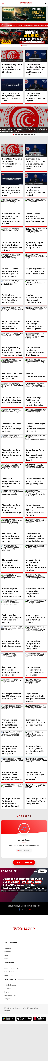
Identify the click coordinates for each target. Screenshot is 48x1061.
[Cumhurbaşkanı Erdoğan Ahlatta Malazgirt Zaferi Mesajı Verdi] (12, 737)
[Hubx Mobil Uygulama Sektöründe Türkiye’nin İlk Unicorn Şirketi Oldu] (12, 56)
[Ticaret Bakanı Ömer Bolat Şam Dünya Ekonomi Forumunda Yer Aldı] (12, 441)
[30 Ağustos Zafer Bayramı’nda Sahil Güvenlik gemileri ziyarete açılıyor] (12, 260)
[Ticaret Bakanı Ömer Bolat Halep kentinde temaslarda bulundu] (12, 389)
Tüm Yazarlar (22, 862)
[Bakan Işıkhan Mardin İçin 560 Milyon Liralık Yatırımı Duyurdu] (12, 685)
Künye (6, 992)
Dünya (6, 959)
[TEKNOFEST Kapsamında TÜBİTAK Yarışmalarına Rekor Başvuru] (12, 470)
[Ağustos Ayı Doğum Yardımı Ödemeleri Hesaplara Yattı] (36, 234)
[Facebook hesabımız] (19, 909)
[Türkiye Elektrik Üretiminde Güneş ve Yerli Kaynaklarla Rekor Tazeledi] (12, 286)
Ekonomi (7, 952)
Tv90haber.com (10, 985)
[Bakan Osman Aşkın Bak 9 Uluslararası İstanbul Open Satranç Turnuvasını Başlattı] (12, 205)
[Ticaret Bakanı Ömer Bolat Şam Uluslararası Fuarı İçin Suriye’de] (12, 415)
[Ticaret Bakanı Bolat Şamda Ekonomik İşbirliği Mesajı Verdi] (36, 470)
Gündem (7, 948)
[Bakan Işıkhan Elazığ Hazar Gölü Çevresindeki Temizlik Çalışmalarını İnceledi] (12, 339)
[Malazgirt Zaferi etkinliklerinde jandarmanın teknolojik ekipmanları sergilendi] (36, 551)
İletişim (7, 999)
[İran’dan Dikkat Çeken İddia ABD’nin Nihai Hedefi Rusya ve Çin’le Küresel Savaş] (24, 36)
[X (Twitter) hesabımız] (23, 909)
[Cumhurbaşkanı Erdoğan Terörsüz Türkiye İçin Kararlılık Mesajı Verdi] (36, 659)
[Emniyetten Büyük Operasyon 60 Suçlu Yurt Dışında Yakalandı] (36, 764)
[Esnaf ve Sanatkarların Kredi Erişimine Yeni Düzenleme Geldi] (36, 286)
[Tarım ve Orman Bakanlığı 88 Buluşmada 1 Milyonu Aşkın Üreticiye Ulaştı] (36, 205)
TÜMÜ (41, 871)
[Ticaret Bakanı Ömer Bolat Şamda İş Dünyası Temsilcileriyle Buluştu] (12, 496)
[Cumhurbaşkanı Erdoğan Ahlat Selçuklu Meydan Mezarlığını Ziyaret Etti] (12, 711)
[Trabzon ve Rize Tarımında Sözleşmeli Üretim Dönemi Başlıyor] (12, 606)
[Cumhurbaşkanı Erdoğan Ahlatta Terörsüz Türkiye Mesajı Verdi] (36, 632)
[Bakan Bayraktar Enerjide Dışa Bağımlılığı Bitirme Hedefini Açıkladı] (36, 313)
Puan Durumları (10, 975)
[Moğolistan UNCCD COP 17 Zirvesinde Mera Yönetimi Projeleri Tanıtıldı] (12, 313)
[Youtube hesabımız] (30, 909)
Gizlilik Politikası (10, 995)
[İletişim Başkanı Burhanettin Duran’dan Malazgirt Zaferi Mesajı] (12, 659)
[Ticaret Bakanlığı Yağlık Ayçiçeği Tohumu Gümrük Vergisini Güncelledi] (36, 389)
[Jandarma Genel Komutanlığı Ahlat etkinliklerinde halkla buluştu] (36, 737)
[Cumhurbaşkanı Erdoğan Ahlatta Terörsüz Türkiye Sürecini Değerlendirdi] (12, 764)
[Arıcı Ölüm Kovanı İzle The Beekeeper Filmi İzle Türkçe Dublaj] (24, 891)
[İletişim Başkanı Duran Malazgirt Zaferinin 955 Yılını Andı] (12, 365)
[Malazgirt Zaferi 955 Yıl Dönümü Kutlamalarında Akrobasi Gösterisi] (12, 790)
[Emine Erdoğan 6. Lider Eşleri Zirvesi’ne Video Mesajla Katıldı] (36, 790)
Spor (6, 955)
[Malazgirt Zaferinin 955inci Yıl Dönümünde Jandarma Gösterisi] (12, 551)
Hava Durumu (9, 972)
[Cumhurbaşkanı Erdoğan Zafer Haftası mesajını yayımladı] (36, 711)
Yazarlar (7, 988)
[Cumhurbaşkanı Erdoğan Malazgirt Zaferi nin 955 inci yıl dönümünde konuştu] (36, 525)
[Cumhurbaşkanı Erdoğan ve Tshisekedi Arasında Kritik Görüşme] (36, 339)
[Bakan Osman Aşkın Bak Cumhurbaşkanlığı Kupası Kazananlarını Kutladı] (36, 441)
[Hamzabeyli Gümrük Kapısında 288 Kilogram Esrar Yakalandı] (36, 580)
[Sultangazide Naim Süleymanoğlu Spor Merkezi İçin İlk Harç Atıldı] (12, 84)
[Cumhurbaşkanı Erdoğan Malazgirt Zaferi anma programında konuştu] (12, 580)
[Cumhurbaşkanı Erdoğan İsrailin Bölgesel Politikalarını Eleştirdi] (36, 84)
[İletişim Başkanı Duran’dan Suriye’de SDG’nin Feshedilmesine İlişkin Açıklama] (36, 496)
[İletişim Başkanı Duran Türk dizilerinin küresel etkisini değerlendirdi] (36, 260)
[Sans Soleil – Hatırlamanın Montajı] (36, 365)
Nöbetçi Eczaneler (11, 968)
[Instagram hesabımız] (26, 909)
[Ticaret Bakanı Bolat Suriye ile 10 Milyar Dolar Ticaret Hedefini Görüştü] (12, 234)
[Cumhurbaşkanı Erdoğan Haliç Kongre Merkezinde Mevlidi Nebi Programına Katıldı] (36, 56)
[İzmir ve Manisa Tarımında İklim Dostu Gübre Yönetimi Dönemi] (36, 606)
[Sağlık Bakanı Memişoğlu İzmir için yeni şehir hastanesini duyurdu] (36, 685)
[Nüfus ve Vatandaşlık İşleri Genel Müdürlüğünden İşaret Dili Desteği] (36, 415)
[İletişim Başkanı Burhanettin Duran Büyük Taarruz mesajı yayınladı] (12, 525)
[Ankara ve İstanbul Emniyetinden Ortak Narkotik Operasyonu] (12, 632)
